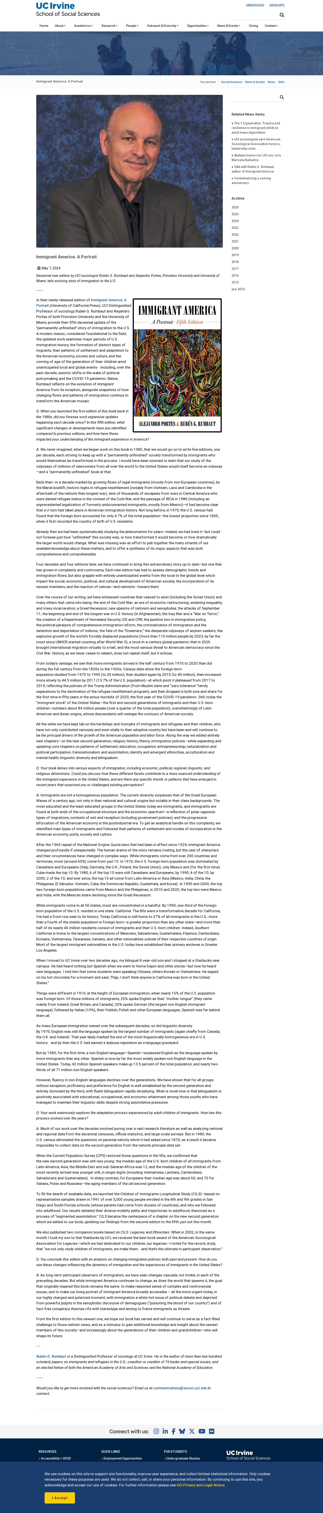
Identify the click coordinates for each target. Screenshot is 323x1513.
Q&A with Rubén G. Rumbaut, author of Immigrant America (253, 169)
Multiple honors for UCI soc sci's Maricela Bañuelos (256, 157)
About (59, 26)
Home (44, 26)
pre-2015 (238, 289)
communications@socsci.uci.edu (180, 1388)
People (131, 26)
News (271, 82)
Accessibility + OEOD (55, 1458)
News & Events (228, 26)
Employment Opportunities (122, 1458)
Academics (82, 26)
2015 (235, 282)
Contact (270, 26)
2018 (235, 262)
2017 (235, 268)
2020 (235, 248)
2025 (235, 214)
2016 (235, 275)
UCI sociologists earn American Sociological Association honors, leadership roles (256, 143)
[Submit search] (282, 15)
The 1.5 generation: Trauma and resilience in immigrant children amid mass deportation (256, 127)
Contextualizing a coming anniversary (251, 180)
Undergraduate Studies (182, 1458)
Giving (253, 26)
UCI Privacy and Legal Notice (201, 1485)
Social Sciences (231, 82)
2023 (235, 228)
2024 (281, 82)
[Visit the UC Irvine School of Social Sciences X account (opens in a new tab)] (192, 1431)
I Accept (59, 1498)
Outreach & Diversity (162, 26)
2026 (235, 207)
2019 (235, 255)
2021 (235, 241)
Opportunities (197, 26)
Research (109, 26)
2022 (235, 234)
